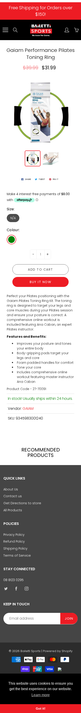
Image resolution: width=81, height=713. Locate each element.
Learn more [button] (41, 695)
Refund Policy (14, 541)
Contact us (12, 496)
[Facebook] (16, 588)
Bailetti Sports (30, 651)
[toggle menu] (5, 30)
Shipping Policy (15, 548)
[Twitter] (6, 588)
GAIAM (28, 408)
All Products (12, 510)
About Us (10, 489)
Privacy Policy (14, 534)
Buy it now (40, 282)
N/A (13, 218)
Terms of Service (17, 555)
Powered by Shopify (57, 651)
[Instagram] (26, 588)
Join (69, 618)
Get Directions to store (22, 503)
